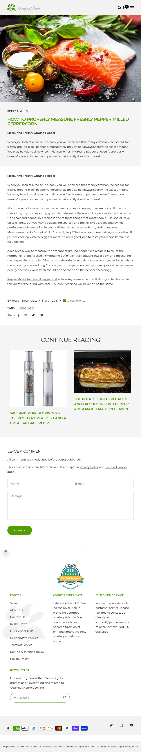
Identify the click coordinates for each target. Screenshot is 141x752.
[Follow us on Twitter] (111, 725)
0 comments (76, 300)
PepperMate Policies (24, 638)
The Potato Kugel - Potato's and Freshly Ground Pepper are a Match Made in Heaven (101, 404)
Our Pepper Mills (21, 631)
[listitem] (19, 315)
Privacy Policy (89, 467)
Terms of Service (116, 467)
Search (14, 603)
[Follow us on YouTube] (131, 725)
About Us (16, 610)
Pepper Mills (17, 111)
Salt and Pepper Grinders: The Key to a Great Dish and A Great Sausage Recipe (38, 418)
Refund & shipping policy (27, 652)
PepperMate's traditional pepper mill (32, 279)
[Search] (119, 7)
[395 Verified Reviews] (70, 591)
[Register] (64, 697)
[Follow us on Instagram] (121, 725)
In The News (18, 624)
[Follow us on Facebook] (101, 725)
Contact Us (17, 617)
